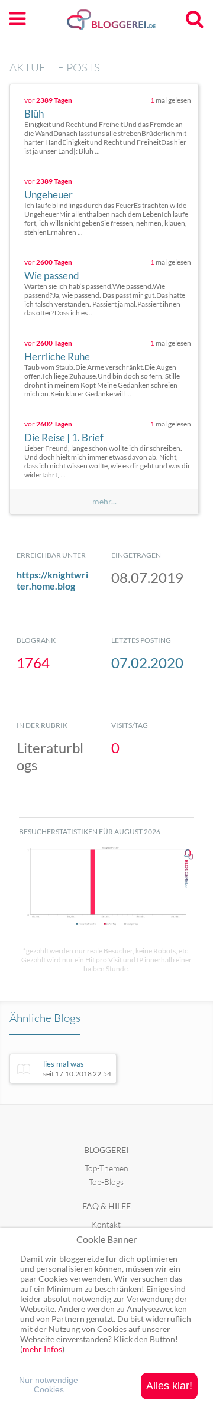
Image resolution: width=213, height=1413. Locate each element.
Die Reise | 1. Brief (64, 437)
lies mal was (77, 1068)
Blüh (34, 114)
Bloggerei (106, 1150)
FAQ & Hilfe (106, 1206)
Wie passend (51, 275)
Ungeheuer (48, 194)
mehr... (104, 501)
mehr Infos (42, 1349)
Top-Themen (106, 1168)
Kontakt (106, 1224)
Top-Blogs (106, 1182)
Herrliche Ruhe (57, 356)
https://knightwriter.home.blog (52, 580)
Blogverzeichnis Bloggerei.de (130, 24)
